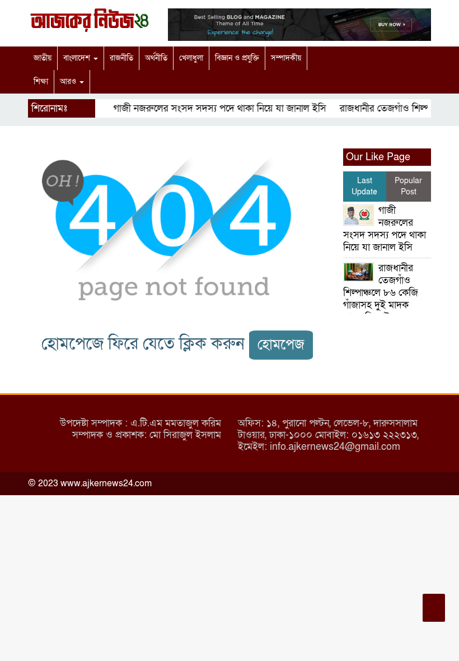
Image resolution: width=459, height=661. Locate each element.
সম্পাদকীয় (286, 58)
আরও (69, 81)
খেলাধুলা (191, 58)
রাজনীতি (121, 58)
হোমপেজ (281, 345)
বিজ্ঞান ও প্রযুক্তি (237, 58)
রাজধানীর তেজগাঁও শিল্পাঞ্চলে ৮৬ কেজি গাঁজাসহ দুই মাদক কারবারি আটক (380, 293)
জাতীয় (42, 58)
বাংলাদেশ (77, 58)
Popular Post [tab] (408, 186)
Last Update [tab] (364, 186)
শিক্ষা (41, 81)
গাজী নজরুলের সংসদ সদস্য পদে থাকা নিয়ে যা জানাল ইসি (215, 108)
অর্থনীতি (156, 58)
